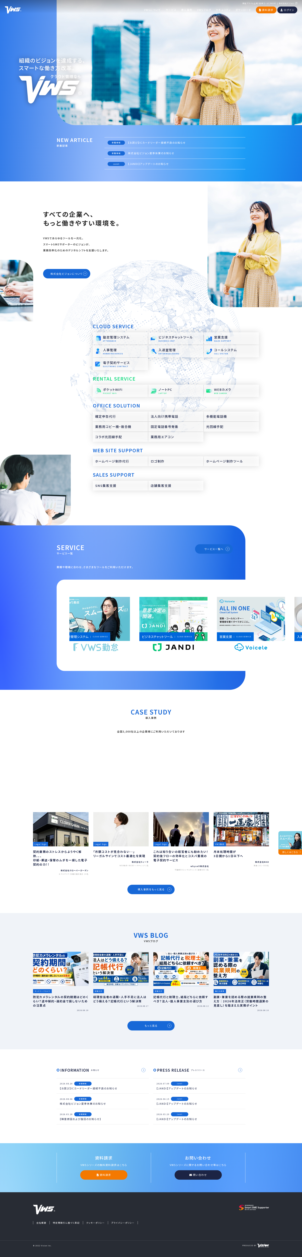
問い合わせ (200, 1175)
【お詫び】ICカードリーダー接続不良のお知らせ (157, 142)
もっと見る (151, 1025)
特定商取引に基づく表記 (66, 1222)
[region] (179, 625)
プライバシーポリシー (122, 1222)
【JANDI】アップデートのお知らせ (148, 164)
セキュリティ (223, 9)
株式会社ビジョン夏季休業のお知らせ (151, 153)
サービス (171, 9)
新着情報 (116, 142)
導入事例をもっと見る (151, 889)
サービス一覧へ (214, 549)
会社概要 (41, 1222)
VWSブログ (204, 9)
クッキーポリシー (95, 1222)
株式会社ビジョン (286, 3)
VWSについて (152, 9)
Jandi (116, 164)
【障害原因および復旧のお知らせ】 (80, 1119)
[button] (109, 625)
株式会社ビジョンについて (66, 274)
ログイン (289, 9)
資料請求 (267, 9)
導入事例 (186, 9)
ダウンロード (243, 9)
